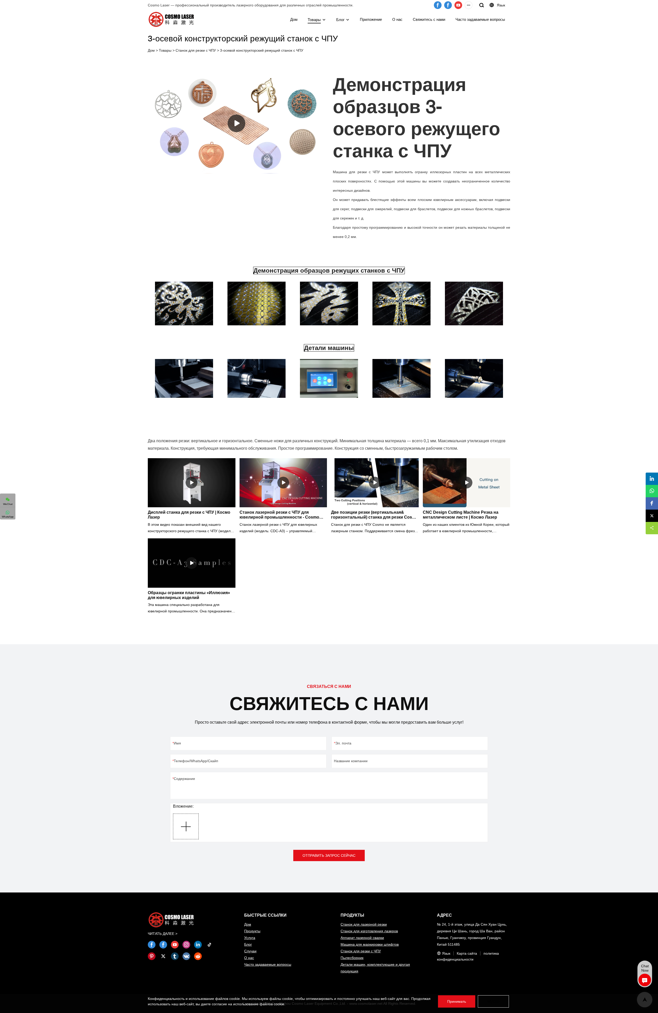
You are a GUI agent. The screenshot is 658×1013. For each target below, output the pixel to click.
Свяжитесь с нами (429, 19)
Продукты (252, 931)
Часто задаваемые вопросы (480, 19)
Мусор (493, 1001)
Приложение (371, 19)
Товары (314, 19)
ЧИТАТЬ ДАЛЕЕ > (162, 934)
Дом (293, 19)
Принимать (456, 1001)
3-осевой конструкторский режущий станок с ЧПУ (261, 50)
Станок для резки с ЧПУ (196, 50)
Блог (340, 19)
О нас (397, 19)
